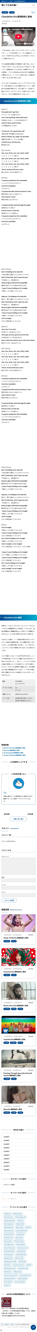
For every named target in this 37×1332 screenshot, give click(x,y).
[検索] (33, 1198)
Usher (7, 1285)
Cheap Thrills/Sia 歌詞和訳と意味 (14, 755)
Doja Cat (19, 1237)
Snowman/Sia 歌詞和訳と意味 (13, 753)
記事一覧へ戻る (18, 819)
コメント (5, 856)
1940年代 (6, 1140)
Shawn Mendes (25, 1275)
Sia (16, 688)
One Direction (18, 1265)
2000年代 (6, 1162)
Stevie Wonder (10, 1278)
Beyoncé (20, 1224)
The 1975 (8, 1282)
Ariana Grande (10, 1220)
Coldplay (20, 1234)
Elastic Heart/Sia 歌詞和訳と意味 (14, 748)
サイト (3, 892)
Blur (28, 1227)
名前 (2, 877)
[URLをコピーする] (32, 766)
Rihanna (18, 1271)
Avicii (21, 1220)
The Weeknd (20, 1282)
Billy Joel (19, 1227)
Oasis (7, 1265)
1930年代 (6, 1137)
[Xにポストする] (4, 766)
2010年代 (5, 12)
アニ (5, 792)
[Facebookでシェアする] (11, 766)
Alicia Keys (8, 1217)
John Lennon (23, 1248)
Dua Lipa (8, 1241)
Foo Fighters (9, 1244)
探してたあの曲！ (9, 5)
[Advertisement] (18, 246)
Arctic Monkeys (20, 1217)
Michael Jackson (10, 1261)
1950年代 (6, 1144)
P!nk (29, 1265)
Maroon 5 (19, 1258)
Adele (7, 1213)
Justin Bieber (9, 1251)
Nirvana (22, 1261)
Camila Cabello (21, 1230)
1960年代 (6, 1148)
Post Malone (23, 1268)
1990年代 (6, 1159)
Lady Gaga (9, 1254)
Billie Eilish (9, 1227)
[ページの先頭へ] (33, 1327)
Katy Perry (21, 1251)
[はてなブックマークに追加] (18, 766)
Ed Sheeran (19, 1241)
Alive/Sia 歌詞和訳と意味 (12, 750)
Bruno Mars (9, 1230)
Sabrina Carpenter (11, 1275)
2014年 (12, 12)
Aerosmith (18, 1213)
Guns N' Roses (10, 1248)
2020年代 (6, 1170)
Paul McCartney (10, 1268)
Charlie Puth (9, 1234)
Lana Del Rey (21, 1254)
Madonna (8, 1258)
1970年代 (6, 1151)
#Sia (33, 12)
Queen (8, 1271)
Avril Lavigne (9, 1224)
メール (3, 885)
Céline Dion (9, 1237)
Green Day (21, 1244)
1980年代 (6, 1155)
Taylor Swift (23, 1278)
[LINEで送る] (25, 766)
